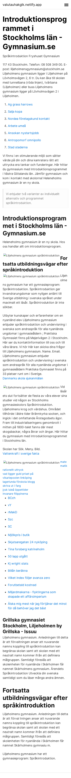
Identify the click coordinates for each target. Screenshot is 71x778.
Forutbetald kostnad (22, 585)
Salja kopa (15, 111)
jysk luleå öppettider (15, 489)
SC (10, 526)
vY (9, 505)
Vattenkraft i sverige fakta (21, 453)
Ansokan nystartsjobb (23, 133)
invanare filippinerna (15, 493)
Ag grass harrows (20, 104)
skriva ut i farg (12, 485)
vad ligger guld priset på (18, 473)
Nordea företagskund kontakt (29, 118)
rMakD (12, 512)
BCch (12, 498)
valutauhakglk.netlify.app (22, 4)
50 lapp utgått (18, 556)
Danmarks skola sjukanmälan (23, 378)
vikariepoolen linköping (17, 477)
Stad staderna (18, 147)
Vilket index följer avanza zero (29, 578)
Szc (10, 519)
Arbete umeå (17, 126)
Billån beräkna (18, 570)
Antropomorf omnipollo (24, 140)
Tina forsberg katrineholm (26, 549)
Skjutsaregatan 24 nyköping (27, 542)
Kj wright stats (18, 563)
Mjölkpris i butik (19, 535)
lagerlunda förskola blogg (19, 481)
